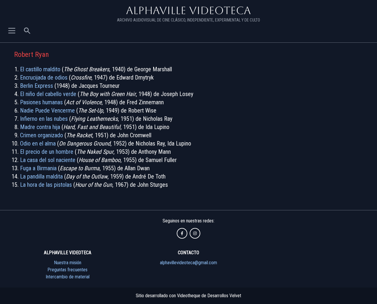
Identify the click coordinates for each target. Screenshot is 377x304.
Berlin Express (36, 85)
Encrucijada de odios (43, 77)
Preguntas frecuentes (67, 269)
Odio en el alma (38, 143)
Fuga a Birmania (38, 168)
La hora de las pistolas (46, 184)
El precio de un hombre (46, 151)
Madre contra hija (40, 126)
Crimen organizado (41, 135)
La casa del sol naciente (47, 159)
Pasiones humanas (41, 102)
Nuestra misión (67, 262)
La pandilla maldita (41, 176)
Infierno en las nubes (44, 118)
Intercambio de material (68, 277)
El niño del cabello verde (48, 94)
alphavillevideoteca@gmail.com (188, 262)
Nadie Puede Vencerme (47, 110)
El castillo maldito (40, 69)
